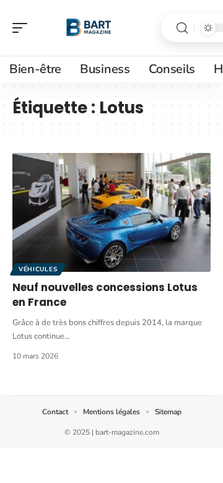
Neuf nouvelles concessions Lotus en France (105, 295)
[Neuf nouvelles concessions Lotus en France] (111, 212)
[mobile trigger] (22, 28)
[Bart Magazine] (89, 28)
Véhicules (38, 269)
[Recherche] (182, 28)
